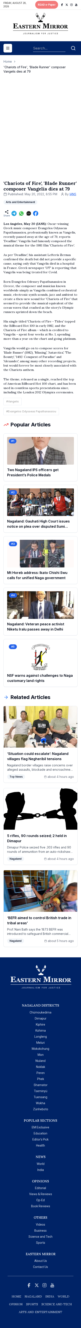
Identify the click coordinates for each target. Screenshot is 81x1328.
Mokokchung (40, 1048)
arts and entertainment (40, 1312)
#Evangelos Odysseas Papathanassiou (31, 411)
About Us (40, 1261)
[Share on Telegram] (14, 213)
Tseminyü (40, 1091)
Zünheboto (40, 1109)
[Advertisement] (40, 131)
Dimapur (40, 1018)
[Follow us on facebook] (62, 4)
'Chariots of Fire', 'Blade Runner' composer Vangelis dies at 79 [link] (34, 69)
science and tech (56, 1304)
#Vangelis (12, 401)
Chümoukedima (40, 1012)
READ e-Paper (47, 4)
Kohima (40, 1030)
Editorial (40, 1188)
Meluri (40, 1042)
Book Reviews (40, 1206)
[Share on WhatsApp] (21, 213)
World (40, 1164)
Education (40, 1133)
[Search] (73, 48)
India (40, 1170)
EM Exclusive (40, 1127)
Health (40, 1145)
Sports (40, 1242)
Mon (41, 1054)
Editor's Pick (40, 1139)
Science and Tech (40, 1236)
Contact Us (40, 1267)
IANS (73, 194)
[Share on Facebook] (35, 213)
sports (32, 1304)
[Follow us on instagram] (71, 4)
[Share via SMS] (28, 213)
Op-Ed (40, 1200)
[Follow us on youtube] (76, 4)
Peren (41, 1073)
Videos (40, 1224)
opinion (16, 1304)
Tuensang (40, 1097)
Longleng (40, 1036)
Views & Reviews (40, 1194)
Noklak (40, 1067)
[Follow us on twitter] (66, 4)
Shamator (41, 1085)
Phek (40, 1079)
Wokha (40, 1103)
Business (40, 1230)
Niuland (40, 1061)
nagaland (33, 1296)
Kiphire (40, 1024)
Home (7, 61)
